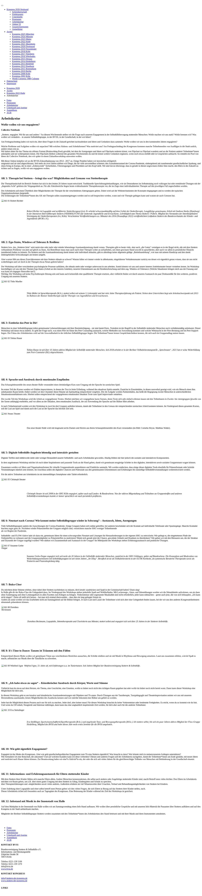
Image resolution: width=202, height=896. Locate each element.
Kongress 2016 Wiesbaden (23, 56)
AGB (9, 112)
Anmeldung (17, 29)
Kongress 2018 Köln (21, 51)
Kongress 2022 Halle (21, 41)
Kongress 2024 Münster (22, 36)
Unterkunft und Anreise (17, 108)
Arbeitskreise (17, 22)
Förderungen (17, 14)
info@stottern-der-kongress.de (14, 878)
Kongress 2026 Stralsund (17, 9)
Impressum (11, 83)
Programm (16, 19)
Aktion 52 (16, 24)
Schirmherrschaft (19, 12)
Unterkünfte (17, 17)
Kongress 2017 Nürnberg (23, 54)
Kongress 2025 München (23, 34)
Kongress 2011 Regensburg (24, 69)
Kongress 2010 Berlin (21, 71)
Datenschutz (12, 81)
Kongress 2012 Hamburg (23, 66)
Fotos (9, 100)
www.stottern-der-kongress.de (14, 881)
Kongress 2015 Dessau (22, 59)
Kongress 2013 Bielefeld (23, 64)
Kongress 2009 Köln (21, 73)
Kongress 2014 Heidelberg (23, 61)
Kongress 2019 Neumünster (24, 49)
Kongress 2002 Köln (21, 76)
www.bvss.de (7, 869)
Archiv (10, 31)
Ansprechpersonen (20, 27)
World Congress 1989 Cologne (25, 78)
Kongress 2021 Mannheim (23, 44)
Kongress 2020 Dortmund (23, 46)
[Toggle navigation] (2, 5)
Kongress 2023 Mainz (21, 39)
